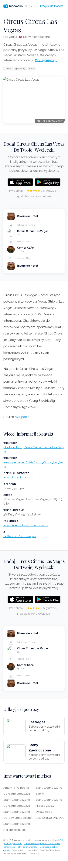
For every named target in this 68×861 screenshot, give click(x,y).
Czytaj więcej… (46, 60)
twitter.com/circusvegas (19, 536)
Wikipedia (22, 417)
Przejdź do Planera (51, 6)
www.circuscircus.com (18, 477)
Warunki (17, 843)
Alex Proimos (43, 121)
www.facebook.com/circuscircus (25, 525)
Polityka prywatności (27, 847)
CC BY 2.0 (57, 121)
